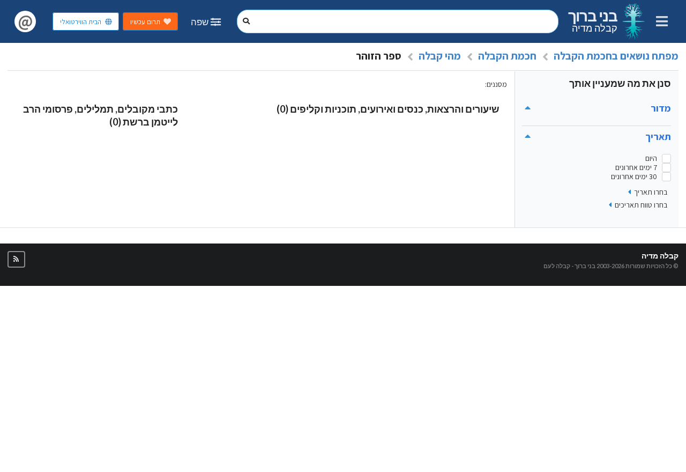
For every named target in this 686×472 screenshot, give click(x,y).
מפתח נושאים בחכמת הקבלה (616, 55)
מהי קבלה (440, 55)
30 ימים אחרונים (634, 176)
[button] (16, 259)
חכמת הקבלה (507, 55)
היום (651, 158)
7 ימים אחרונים (636, 167)
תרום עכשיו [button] (145, 21)
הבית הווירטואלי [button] (80, 21)
